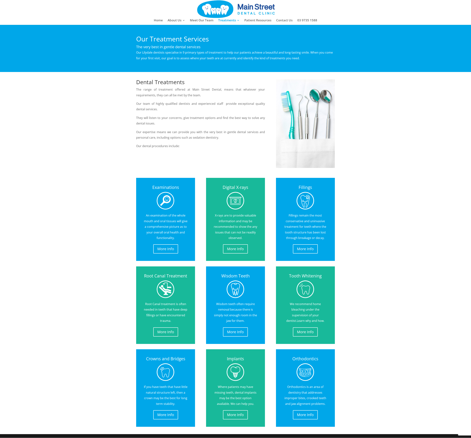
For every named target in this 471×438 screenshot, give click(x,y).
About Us (174, 20)
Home (158, 20)
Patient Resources (257, 20)
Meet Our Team (201, 20)
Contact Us (284, 20)
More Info (165, 248)
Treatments (227, 20)
